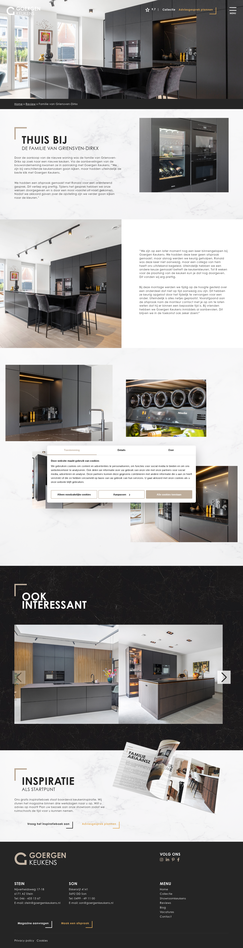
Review (31, 104)
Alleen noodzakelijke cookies (74, 494)
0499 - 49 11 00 (84, 898)
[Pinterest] (173, 860)
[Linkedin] (167, 860)
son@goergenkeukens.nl (96, 903)
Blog (163, 907)
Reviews (165, 903)
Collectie (166, 893)
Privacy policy (24, 940)
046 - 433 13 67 (30, 898)
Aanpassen (119, 494)
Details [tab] (122, 449)
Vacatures (167, 912)
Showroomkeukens (173, 898)
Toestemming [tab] (72, 449)
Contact (166, 916)
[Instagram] (161, 860)
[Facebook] (178, 860)
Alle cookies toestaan (169, 494)
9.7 (155, 9)
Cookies (42, 940)
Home (18, 104)
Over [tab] (171, 449)
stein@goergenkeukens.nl (43, 903)
